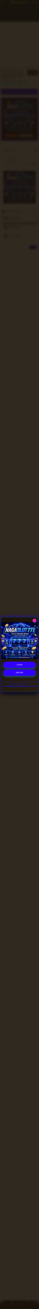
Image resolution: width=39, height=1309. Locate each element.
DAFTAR (19, 672)
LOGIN (19, 665)
